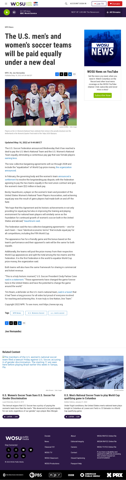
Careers (74, 447)
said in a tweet (65, 292)
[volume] (14, 12)
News (47, 441)
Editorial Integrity (77, 441)
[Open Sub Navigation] (88, 4)
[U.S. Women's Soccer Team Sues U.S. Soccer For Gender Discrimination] (32, 372)
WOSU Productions (52, 464)
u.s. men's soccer (57, 313)
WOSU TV (48, 453)
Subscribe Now (102, 95)
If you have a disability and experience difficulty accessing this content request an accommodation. (109, 455)
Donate (116, 3)
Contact (74, 453)
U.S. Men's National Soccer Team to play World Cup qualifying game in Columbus (92, 397)
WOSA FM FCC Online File (107, 441)
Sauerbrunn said (32, 221)
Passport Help (76, 464)
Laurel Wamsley (7, 402)
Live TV (100, 3)
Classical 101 (50, 447)
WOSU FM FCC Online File (106, 436)
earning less (11, 158)
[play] (7, 12)
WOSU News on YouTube (102, 71)
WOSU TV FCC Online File (106, 447)
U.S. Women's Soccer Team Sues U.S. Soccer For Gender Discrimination (28, 397)
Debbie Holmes (69, 402)
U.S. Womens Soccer (36, 313)
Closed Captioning (78, 458)
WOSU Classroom (51, 458)
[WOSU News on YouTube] (102, 48)
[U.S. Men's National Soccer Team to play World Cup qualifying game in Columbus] (94, 372)
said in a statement (14, 279)
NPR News (9, 27)
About (73, 436)
